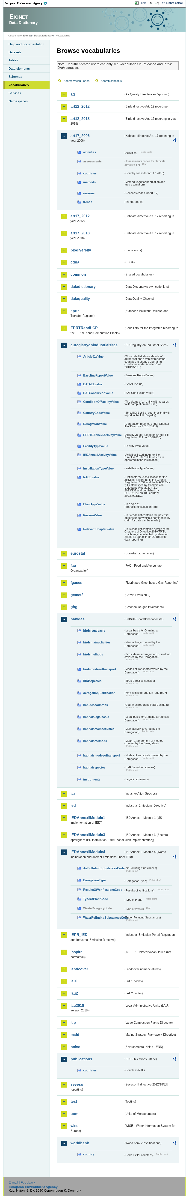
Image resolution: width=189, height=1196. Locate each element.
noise (75, 1047)
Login (143, 3)
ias (73, 793)
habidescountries (95, 705)
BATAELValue (92, 384)
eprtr (75, 311)
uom (74, 1114)
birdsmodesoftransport (99, 669)
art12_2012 (80, 106)
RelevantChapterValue (98, 529)
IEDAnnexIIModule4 (88, 852)
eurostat (78, 553)
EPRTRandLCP (84, 328)
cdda (75, 262)
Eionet (27, 35)
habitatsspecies (94, 767)
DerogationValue (95, 424)
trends (87, 202)
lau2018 (77, 1006)
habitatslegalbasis (96, 717)
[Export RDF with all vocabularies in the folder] (174, 141)
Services (15, 93)
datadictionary (83, 287)
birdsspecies (92, 681)
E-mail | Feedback (22, 1182)
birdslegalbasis (94, 630)
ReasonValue (92, 515)
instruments (91, 779)
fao (73, 566)
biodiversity (81, 250)
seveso (77, 1084)
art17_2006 (80, 136)
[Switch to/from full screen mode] (157, 3)
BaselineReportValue (98, 375)
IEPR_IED (79, 935)
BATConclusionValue (98, 393)
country (88, 1154)
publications (81, 1059)
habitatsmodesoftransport (101, 755)
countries (90, 173)
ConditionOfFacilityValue (101, 402)
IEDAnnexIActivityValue (100, 455)
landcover (79, 969)
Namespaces (18, 101)
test (74, 1101)
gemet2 (77, 595)
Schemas (15, 76)
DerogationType (94, 880)
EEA (27, 3)
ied (73, 805)
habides (78, 619)
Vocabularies (19, 85)
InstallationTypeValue (98, 468)
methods (89, 182)
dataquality (80, 299)
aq (73, 94)
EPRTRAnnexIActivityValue (102, 435)
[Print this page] (151, 3)
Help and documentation (26, 44)
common (78, 274)
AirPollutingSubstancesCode (103, 868)
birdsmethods (93, 654)
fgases (76, 583)
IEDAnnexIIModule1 (88, 818)
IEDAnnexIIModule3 (88, 835)
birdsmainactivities (96, 642)
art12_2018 (80, 119)
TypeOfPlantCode (95, 899)
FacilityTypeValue (95, 446)
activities (89, 152)
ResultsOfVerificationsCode (102, 889)
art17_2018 (80, 233)
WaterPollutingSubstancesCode (103, 917)
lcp (73, 1023)
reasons (88, 193)
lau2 (74, 993)
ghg (74, 607)
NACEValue (91, 477)
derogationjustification (99, 693)
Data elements (19, 68)
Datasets (15, 52)
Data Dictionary (43, 35)
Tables (13, 60)
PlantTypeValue (94, 504)
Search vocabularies (76, 81)
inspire (77, 952)
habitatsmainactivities (98, 729)
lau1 (74, 981)
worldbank (80, 1143)
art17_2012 (80, 216)
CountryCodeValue (96, 413)
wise (74, 1126)
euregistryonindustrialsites (94, 345)
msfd (75, 1035)
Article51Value (93, 356)
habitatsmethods (95, 741)
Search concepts (111, 81)
